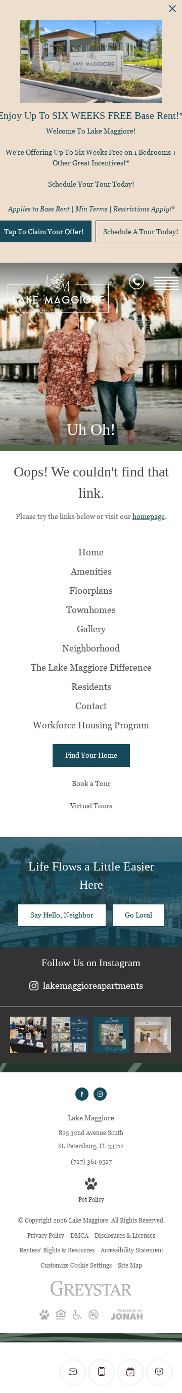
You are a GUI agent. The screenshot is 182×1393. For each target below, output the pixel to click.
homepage (148, 516)
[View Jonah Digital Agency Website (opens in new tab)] (127, 1316)
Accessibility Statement (132, 1250)
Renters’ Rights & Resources (57, 1250)
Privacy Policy (45, 1235)
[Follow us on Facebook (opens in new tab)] (81, 1094)
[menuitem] (91, 552)
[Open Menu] (166, 283)
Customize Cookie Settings (76, 1265)
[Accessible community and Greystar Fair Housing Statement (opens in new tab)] (77, 1317)
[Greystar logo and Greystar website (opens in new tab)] (91, 1293)
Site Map (130, 1265)
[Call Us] (136, 283)
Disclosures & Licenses (125, 1235)
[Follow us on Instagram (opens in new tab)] (100, 1094)
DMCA (79, 1235)
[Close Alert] (172, 11)
